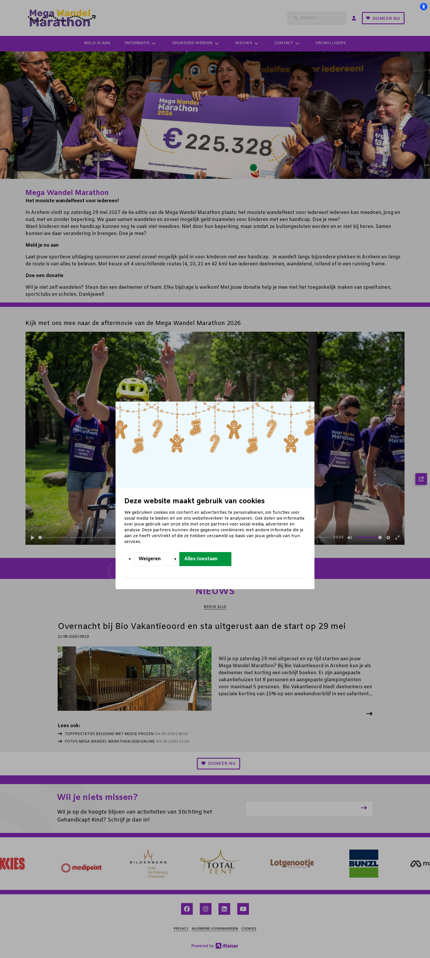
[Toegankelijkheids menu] (423, 6)
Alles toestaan (201, 559)
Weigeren (150, 559)
